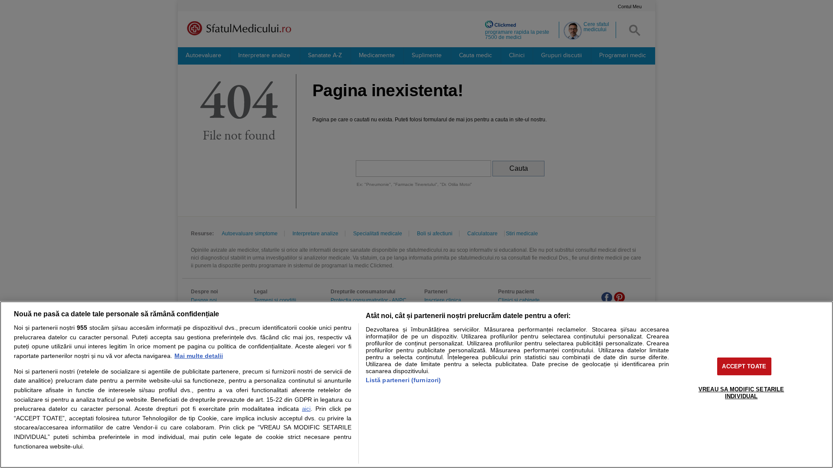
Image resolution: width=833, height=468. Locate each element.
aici (306, 409)
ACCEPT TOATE (744, 366)
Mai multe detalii (198, 355)
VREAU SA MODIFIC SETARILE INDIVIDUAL (741, 393)
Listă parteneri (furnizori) (403, 380)
